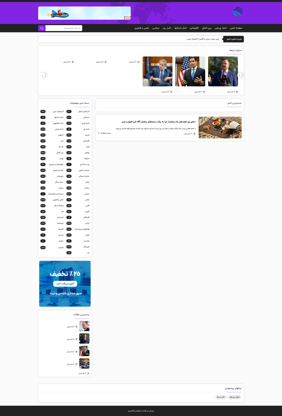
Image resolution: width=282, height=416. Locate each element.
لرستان (52, 235)
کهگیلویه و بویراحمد (78, 229)
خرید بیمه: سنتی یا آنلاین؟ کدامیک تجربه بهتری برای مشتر (196, 39)
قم (52, 211)
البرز (52, 140)
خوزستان (52, 176)
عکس (78, 199)
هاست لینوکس (140, 410)
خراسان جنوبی (78, 170)
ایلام (78, 146)
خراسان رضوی (52, 170)
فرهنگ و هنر (52, 205)
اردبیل (78, 135)
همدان (52, 247)
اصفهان (52, 135)
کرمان (78, 223)
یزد (78, 252)
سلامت (78, 188)
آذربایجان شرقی (78, 111)
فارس (78, 205)
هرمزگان (78, 246)
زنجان (78, 182)
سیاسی (155, 28)
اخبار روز (167, 28)
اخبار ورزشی (220, 28)
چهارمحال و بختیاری (52, 164)
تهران (52, 158)
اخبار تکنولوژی (52, 123)
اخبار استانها (181, 28)
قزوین (78, 211)
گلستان (52, 229)
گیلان (78, 235)
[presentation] (239, 75)
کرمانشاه (52, 223)
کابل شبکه (221, 397)
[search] (42, 28)
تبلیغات (78, 158)
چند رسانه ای (78, 164)
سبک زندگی (52, 182)
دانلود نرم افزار (234, 397)
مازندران (78, 240)
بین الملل (206, 28)
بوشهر (78, 152)
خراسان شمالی (78, 176)
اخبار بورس (78, 123)
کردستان (52, 217)
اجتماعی (77, 117)
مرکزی (52, 240)
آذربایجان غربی (52, 111)
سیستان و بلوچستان (52, 193)
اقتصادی (194, 28)
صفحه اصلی (236, 28)
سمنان (52, 188)
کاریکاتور (78, 217)
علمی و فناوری (142, 28)
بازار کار (52, 146)
